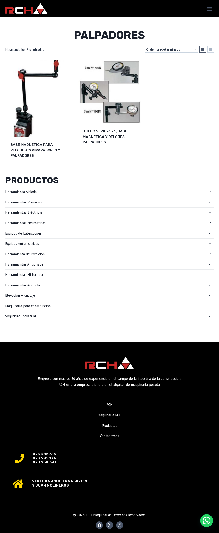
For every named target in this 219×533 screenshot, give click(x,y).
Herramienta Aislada (21, 191)
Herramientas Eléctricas (24, 212)
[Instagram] (119, 525)
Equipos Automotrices (22, 243)
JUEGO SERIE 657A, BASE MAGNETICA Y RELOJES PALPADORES (105, 136)
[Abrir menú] (209, 9)
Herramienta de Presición (25, 254)
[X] (109, 525)
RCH (109, 404)
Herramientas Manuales (23, 202)
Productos (109, 425)
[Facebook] (99, 525)
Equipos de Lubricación (23, 233)
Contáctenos (109, 435)
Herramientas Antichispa (24, 264)
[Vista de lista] (210, 49)
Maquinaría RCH (109, 415)
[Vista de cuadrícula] (202, 49)
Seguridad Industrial (20, 316)
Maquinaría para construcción (28, 306)
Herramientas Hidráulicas (24, 274)
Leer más (91, 156)
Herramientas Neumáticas (25, 223)
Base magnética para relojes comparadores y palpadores (35, 150)
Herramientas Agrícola (22, 285)
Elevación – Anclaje (20, 295)
